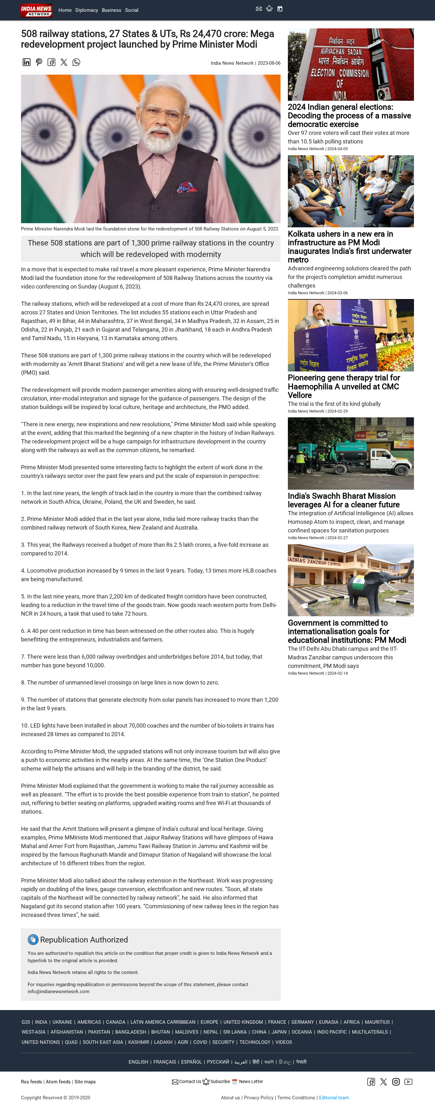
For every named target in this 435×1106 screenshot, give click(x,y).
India (41, 1022)
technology (254, 1042)
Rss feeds (31, 1082)
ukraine (62, 1022)
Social (132, 10)
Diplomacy (86, 10)
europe (209, 1022)
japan (279, 1032)
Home (65, 10)
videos (283, 1042)
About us (230, 1098)
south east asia (103, 1042)
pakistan (99, 1032)
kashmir (138, 1042)
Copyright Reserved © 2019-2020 (55, 1098)
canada (115, 1022)
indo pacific (332, 1032)
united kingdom (243, 1022)
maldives (186, 1032)
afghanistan (67, 1032)
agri (183, 1042)
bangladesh (130, 1032)
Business (111, 10)
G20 (26, 1022)
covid (200, 1042)
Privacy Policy (259, 1098)
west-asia (34, 1032)
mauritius (377, 1022)
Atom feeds (58, 1082)
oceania (302, 1032)
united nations (41, 1042)
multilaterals (370, 1032)
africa (352, 1022)
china (259, 1032)
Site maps (85, 1082)
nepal (210, 1032)
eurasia (329, 1022)
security (223, 1042)
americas (89, 1022)
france (277, 1022)
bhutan (160, 1032)
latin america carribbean (163, 1022)
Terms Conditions (296, 1098)
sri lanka (235, 1032)
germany (302, 1022)
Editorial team (334, 1098)
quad (71, 1042)
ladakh (163, 1042)
